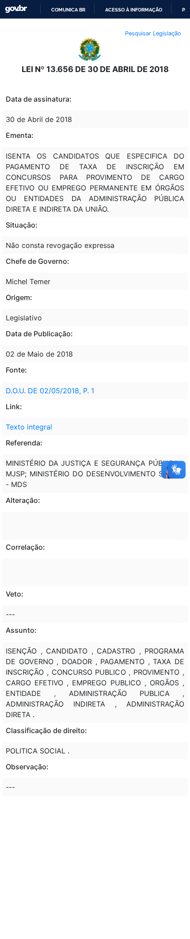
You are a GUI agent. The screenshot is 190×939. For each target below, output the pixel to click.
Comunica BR (68, 10)
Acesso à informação (133, 10)
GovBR (16, 9)
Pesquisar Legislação (153, 33)
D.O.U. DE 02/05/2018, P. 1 (50, 390)
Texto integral (29, 426)
